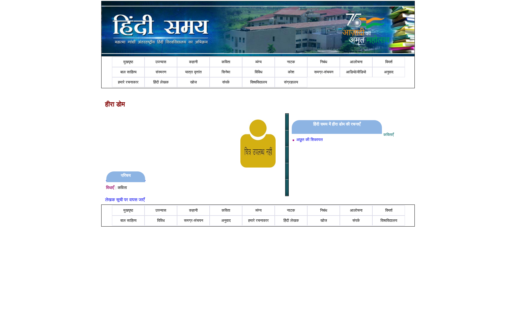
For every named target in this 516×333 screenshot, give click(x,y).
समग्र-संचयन (323, 72)
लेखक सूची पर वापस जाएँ (125, 199)
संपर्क (226, 82)
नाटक (291, 62)
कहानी (193, 62)
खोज (193, 82)
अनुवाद (389, 72)
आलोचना (356, 62)
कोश (291, 72)
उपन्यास (160, 62)
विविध (258, 72)
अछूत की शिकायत (309, 139)
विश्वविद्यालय (258, 82)
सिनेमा (226, 72)
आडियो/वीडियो (356, 72)
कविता (226, 62)
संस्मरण (161, 72)
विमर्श (388, 62)
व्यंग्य (258, 62)
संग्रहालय (291, 82)
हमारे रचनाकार (128, 82)
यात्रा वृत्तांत (193, 72)
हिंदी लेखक (161, 82)
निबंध (323, 62)
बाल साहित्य (128, 72)
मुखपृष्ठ (128, 62)
